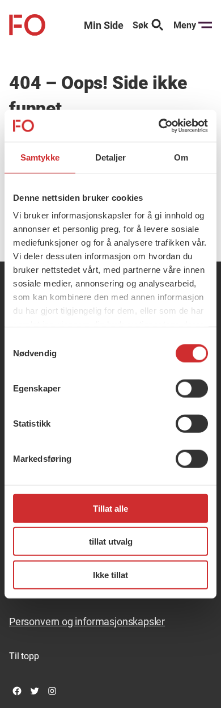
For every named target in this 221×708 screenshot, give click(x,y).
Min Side (104, 25)
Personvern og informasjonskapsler (87, 621)
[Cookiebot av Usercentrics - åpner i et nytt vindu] (159, 126)
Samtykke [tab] (40, 157)
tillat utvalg (111, 541)
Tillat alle (110, 508)
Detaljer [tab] (110, 157)
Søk (140, 25)
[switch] (192, 388)
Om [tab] (181, 157)
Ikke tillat (110, 574)
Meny (184, 25)
